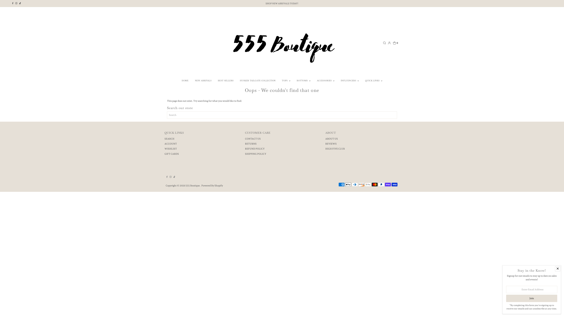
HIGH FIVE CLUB (335, 148)
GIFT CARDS (171, 153)
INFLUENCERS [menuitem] (349, 80)
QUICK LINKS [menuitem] (372, 80)
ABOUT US (331, 138)
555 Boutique (193, 185)
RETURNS (251, 143)
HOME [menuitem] (185, 80)
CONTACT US (253, 138)
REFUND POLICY (255, 148)
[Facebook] (12, 3)
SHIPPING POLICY (255, 153)
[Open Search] (384, 43)
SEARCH (169, 138)
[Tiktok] (20, 3)
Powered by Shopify (212, 185)
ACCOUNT (170, 143)
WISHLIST (170, 148)
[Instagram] (16, 3)
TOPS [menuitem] (285, 80)
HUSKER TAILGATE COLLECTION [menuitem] (258, 80)
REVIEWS (331, 143)
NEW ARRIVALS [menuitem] (203, 80)
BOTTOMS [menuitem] (302, 80)
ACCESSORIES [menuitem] (324, 80)
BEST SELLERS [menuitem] (226, 80)
